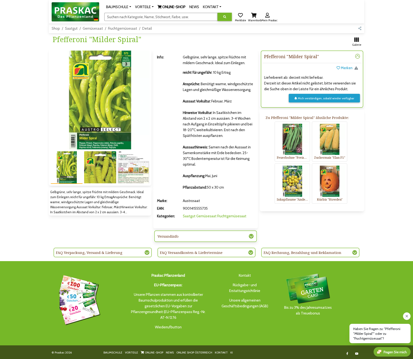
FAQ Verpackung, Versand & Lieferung (89, 252)
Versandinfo (168, 236)
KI (231, 352)
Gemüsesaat (93, 28)
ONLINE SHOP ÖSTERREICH (194, 352)
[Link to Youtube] (356, 353)
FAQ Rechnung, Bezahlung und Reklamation (302, 252)
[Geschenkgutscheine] (78, 299)
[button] (118, 7)
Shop (56, 28)
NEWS (170, 352)
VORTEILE (131, 352)
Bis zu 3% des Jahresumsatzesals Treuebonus (308, 310)
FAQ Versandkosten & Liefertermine (191, 252)
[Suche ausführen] (224, 17)
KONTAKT (221, 352)
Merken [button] (346, 68)
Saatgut (71, 28)
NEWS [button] (194, 7)
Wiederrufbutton (168, 327)
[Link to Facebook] (347, 353)
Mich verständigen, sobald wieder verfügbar (325, 98)
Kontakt (245, 275)
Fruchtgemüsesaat (122, 28)
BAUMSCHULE (112, 352)
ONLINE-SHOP (153, 352)
